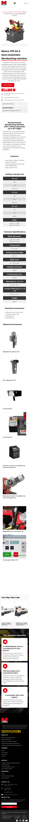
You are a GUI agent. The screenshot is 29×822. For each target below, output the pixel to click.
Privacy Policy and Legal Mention (7, 817)
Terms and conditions (17, 817)
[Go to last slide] (1, 613)
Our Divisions (4, 752)
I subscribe (9, 806)
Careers (3, 756)
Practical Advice (5, 778)
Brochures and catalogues (7, 776)
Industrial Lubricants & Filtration (9, 741)
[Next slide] (27, 613)
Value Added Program (6, 768)
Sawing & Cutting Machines (14, 12)
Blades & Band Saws (6, 739)
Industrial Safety (5, 765)
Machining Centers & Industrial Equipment (11, 745)
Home (4, 12)
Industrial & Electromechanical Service (10, 763)
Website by (24, 812)
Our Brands (4, 754)
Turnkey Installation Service (8, 767)
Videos (3, 774)
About (2, 750)
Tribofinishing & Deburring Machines (10, 743)
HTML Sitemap (24, 817)
